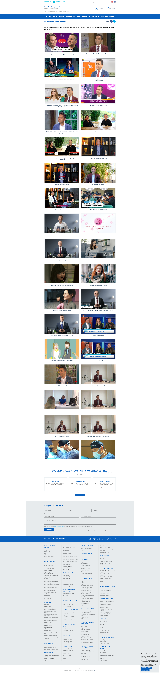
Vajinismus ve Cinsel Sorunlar (87, 600)
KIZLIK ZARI (66, 635)
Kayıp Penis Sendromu (67, 566)
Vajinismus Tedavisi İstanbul (87, 585)
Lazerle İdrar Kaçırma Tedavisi (69, 586)
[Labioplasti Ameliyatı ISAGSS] (98, 450)
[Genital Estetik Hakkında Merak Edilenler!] (61, 198)
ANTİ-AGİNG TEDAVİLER (107, 598)
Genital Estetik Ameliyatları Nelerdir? (51, 567)
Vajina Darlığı (65, 595)
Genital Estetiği (53, 16)
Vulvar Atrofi (102, 629)
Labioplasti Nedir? (48, 606)
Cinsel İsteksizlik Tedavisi (86, 632)
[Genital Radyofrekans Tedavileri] (98, 374)
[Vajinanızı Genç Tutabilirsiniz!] (61, 173)
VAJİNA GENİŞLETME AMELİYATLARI (69, 590)
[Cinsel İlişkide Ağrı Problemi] (61, 400)
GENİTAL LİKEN (104, 555)
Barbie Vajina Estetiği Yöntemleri (51, 609)
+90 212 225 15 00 (94, 538)
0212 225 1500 (48, 1)
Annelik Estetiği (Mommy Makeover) (51, 593)
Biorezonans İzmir (85, 603)
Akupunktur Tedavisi (85, 601)
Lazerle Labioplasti (66, 653)
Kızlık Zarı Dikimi (66, 638)
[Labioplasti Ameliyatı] (61, 249)
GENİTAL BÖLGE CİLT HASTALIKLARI (87, 647)
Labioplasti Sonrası (48, 622)
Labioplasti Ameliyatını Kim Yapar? (51, 632)
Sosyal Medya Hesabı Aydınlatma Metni (92, 668)
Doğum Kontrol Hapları (104, 643)
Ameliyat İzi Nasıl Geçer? (105, 613)
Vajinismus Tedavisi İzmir (86, 588)
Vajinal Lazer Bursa (67, 655)
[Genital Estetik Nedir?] (98, 324)
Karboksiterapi (84, 556)
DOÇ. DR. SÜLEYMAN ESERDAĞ (54, 539)
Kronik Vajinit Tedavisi (104, 593)
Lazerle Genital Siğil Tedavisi (105, 578)
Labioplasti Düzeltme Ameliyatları (51, 617)
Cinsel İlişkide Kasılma (85, 568)
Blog (81, 2)
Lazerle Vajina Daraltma (68, 650)
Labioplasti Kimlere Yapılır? (49, 619)
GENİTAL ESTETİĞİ (49, 561)
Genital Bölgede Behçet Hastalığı (106, 545)
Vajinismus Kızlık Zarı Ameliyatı (87, 598)
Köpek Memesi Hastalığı (86, 654)
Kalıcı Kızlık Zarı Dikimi (67, 639)
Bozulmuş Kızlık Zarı (67, 642)
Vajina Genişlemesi (66, 564)
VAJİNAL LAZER (67, 646)
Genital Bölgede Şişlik (104, 552)
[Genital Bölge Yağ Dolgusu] (98, 173)
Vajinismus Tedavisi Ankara (86, 587)
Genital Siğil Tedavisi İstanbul (106, 576)
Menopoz (111, 16)
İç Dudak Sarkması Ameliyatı (50, 615)
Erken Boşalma (103, 652)
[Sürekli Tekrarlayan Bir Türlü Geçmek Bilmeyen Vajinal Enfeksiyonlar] (61, 147)
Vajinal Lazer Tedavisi (67, 648)
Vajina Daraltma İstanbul (49, 658)
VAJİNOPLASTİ (48, 652)
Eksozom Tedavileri (104, 607)
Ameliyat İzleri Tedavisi (104, 615)
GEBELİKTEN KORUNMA (107, 637)
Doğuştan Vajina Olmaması (68, 593)
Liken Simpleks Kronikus (105, 563)
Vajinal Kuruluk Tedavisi (104, 632)
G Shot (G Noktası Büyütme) (87, 641)
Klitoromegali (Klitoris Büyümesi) (51, 649)
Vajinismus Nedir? (85, 562)
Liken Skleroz (102, 558)
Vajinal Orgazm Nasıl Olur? (86, 637)
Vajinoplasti (69, 16)
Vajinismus (84, 16)
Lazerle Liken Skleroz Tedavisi (106, 561)
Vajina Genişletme (66, 596)
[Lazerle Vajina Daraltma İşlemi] (98, 400)
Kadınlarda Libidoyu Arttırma (87, 642)
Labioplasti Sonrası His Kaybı (50, 633)
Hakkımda (77, 2)
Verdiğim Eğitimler (92, 2)
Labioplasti (61, 16)
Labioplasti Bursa (47, 630)
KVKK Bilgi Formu (79, 668)
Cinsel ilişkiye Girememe (86, 575)
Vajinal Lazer (76, 16)
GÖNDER (49, 530)
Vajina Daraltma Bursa (67, 545)
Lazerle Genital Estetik (67, 652)
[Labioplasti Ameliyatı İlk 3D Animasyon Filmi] (61, 274)
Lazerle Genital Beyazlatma (68, 632)
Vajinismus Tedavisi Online (86, 604)
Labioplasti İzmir (47, 628)
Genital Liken (104, 16)
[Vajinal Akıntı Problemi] (98, 120)
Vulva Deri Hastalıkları (85, 650)
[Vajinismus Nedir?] (98, 349)
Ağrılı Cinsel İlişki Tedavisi (86, 612)
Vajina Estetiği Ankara (48, 570)
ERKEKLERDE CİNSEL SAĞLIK (106, 647)
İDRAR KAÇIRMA (67, 582)
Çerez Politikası (150, 659)
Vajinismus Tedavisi (94, 16)
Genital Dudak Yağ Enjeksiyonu (69, 612)
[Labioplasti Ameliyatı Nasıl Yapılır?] (98, 274)
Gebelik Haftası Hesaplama (49, 556)
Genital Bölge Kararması (68, 628)
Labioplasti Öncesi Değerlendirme (51, 620)
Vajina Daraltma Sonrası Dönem (69, 555)
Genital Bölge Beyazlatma (68, 630)
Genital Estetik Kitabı (48, 597)
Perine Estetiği (66, 575)
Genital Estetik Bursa (48, 573)
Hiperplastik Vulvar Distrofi (86, 658)
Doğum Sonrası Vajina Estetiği (50, 579)
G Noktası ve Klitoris (85, 629)
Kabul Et (144, 667)
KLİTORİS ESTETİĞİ (49, 643)
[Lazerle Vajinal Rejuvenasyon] (98, 223)
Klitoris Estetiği (47, 646)
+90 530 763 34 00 (94, 539)
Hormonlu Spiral (103, 641)
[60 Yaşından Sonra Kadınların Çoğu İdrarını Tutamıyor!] (61, 43)
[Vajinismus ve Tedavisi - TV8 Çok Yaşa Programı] (98, 42)
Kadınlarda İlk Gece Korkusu (87, 566)
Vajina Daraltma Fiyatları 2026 (69, 547)
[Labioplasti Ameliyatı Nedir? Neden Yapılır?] (62, 450)
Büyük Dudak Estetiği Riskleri (68, 604)
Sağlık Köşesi (47, 551)
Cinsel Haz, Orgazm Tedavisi (87, 639)
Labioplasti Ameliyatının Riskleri (50, 635)
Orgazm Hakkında (85, 628)
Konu (82, 513)
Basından (104, 2)
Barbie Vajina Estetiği (48, 607)
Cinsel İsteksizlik (84, 631)
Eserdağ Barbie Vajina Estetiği (50, 624)
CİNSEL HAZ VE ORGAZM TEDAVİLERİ (88, 623)
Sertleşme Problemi (104, 650)
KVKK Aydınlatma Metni (59, 526)
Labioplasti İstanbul (48, 625)
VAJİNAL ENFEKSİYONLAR (107, 586)
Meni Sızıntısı (102, 658)
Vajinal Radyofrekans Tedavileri (87, 550)
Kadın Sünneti (47, 595)
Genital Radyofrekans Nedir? (87, 548)
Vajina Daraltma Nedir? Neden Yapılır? (52, 655)
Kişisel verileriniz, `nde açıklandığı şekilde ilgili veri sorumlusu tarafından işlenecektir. (69, 526)
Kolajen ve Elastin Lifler (104, 602)
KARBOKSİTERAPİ (86, 553)
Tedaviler (86, 2)
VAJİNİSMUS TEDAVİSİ (87, 578)
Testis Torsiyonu (103, 660)
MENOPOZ (103, 619)
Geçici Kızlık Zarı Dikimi (67, 641)
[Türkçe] (112, 2)
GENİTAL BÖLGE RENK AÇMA (69, 625)
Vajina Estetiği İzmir (48, 572)
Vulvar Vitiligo (102, 550)
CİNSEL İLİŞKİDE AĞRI (87, 608)
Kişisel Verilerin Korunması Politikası (67, 668)
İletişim (108, 2)
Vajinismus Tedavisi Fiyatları (87, 592)
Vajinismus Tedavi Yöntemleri (87, 584)
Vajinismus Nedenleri (85, 565)
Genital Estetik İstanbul (49, 568)
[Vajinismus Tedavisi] (61, 374)
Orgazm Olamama (85, 636)
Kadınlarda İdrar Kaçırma (68, 584)
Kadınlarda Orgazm (85, 634)
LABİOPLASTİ (48, 602)
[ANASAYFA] (47, 16)
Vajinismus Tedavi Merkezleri (87, 593)
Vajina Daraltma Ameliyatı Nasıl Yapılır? (52, 656)
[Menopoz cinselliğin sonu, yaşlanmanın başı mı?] (61, 68)
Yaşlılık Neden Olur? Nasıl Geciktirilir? (107, 601)
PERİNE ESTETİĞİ (68, 572)
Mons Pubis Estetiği (67, 606)
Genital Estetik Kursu (48, 598)
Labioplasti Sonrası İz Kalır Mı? (50, 640)
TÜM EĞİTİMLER (80, 495)
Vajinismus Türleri (85, 570)
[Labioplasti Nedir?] (98, 249)
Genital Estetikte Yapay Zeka (50, 592)
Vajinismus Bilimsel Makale (86, 573)
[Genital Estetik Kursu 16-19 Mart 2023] (98, 198)
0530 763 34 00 (60, 1)
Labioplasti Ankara (48, 627)
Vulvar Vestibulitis (84, 617)
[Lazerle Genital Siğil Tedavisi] (61, 425)
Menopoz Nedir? (103, 621)
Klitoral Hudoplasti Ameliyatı (50, 647)
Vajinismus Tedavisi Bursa (86, 590)
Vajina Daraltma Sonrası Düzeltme (70, 561)
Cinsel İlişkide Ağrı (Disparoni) (87, 610)
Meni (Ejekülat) (103, 654)
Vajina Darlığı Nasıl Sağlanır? (68, 563)
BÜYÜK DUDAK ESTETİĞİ (70, 600)
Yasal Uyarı (93, 670)
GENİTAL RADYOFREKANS (88, 545)
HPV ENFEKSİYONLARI (106, 568)
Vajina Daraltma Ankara (49, 660)
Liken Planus (102, 564)
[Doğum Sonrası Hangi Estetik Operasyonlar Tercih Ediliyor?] (98, 299)
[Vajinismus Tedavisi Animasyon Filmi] (61, 299)
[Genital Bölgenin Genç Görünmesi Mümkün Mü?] (61, 324)
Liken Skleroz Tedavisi (104, 560)
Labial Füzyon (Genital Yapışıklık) (87, 659)
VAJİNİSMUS (84, 559)
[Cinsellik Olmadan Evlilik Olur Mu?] (98, 147)
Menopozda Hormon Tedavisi (106, 634)
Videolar (99, 2)
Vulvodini (83, 618)
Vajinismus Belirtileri (85, 563)
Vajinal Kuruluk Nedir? (104, 630)
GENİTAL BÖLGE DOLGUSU (70, 609)
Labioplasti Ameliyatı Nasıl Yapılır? (51, 614)
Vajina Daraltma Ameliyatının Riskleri (70, 559)
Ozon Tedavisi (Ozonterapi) (105, 612)
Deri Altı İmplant (103, 639)
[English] (115, 2)
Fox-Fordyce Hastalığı (85, 656)
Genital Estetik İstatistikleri (49, 590)
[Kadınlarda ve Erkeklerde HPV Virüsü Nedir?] (98, 425)
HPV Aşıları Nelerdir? (104, 583)
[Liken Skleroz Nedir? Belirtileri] (61, 223)
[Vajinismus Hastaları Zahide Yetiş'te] (98, 94)
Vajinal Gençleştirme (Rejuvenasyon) (51, 575)
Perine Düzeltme (66, 578)
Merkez (46, 513)
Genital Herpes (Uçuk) (104, 595)
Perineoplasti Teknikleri (67, 576)
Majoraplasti (65, 602)
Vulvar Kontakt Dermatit (105, 547)
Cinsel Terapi (84, 626)
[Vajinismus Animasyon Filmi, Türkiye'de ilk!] (61, 349)
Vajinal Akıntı (102, 589)
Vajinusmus (83, 571)
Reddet (149, 667)
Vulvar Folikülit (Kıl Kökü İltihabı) (106, 549)
